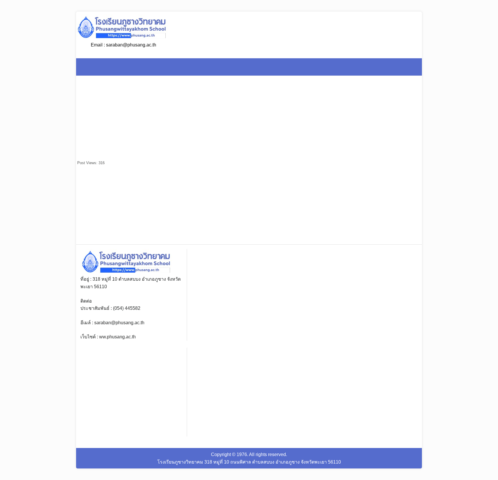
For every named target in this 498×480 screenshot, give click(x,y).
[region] (381, 205)
